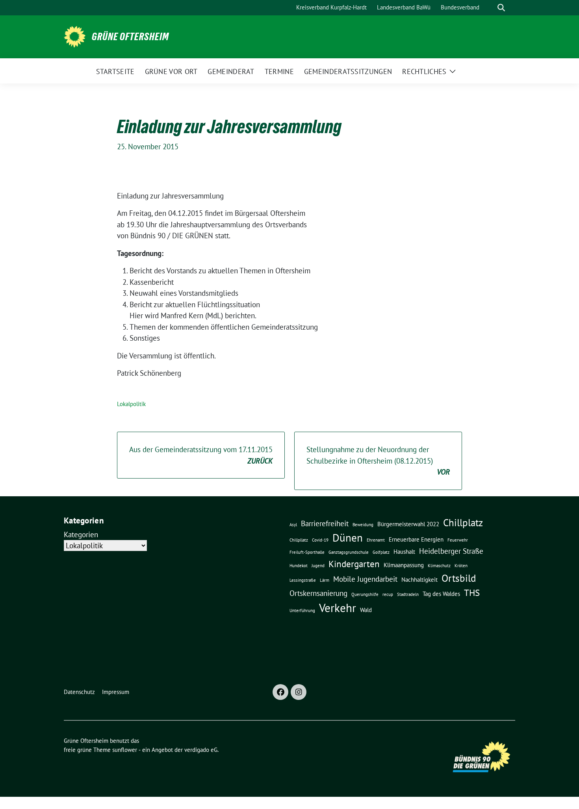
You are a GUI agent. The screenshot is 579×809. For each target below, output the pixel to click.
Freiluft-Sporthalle (307, 552)
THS (472, 592)
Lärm (324, 580)
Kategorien (81, 534)
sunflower (124, 749)
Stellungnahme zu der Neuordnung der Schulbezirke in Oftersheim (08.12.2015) (378, 461)
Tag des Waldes (441, 593)
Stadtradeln (408, 594)
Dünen (347, 537)
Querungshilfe (365, 594)
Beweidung (363, 524)
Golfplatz (381, 552)
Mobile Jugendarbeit (365, 579)
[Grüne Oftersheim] (74, 36)
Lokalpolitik (131, 404)
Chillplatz (463, 522)
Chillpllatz (299, 540)
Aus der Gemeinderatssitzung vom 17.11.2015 (201, 455)
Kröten (461, 565)
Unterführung (302, 610)
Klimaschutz (439, 565)
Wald (366, 610)
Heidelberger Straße (451, 551)
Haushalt (404, 551)
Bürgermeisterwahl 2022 (408, 524)
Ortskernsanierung (318, 593)
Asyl (293, 524)
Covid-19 (320, 540)
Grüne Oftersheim (130, 37)
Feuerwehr (457, 540)
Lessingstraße (303, 580)
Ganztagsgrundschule (348, 552)
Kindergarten (354, 564)
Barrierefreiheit (325, 523)
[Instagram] (298, 692)
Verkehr (337, 607)
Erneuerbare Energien (416, 539)
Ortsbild (459, 577)
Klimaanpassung (404, 565)
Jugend (318, 565)
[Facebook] (280, 692)
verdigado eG (200, 749)
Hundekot (299, 565)
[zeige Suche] (501, 7)
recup (387, 594)
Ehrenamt (376, 540)
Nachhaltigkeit (419, 579)
